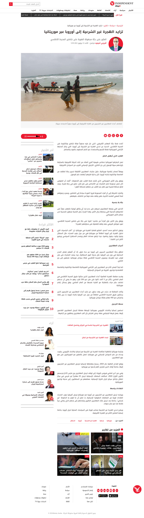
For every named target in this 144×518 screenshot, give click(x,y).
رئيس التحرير (89, 494)
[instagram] (111, 490)
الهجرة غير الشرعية (91, 421)
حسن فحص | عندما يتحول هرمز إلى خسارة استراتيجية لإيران (36, 291)
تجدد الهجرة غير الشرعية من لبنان (95, 337)
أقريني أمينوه (100, 43)
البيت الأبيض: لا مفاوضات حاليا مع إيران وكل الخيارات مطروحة (37, 230)
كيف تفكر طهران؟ (35, 215)
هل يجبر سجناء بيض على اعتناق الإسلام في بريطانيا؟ (108, 471)
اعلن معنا (90, 501)
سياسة (122, 10)
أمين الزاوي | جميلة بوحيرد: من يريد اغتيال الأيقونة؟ (36, 308)
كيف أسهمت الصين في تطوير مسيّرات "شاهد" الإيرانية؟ (75, 449)
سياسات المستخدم (87, 486)
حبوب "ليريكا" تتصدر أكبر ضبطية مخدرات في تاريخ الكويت (37, 238)
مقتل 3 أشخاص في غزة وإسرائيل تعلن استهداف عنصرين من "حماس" (33, 159)
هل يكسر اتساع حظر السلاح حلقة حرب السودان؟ (35, 283)
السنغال (72, 421)
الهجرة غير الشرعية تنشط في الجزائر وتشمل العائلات (87, 325)
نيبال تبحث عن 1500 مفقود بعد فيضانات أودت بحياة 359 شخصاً (38, 255)
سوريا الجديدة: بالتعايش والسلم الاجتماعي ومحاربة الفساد (32, 344)
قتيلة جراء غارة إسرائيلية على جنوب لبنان (55, 15)
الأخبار (131, 10)
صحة (75, 10)
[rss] (98, 490)
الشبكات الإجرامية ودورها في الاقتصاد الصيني (33, 396)
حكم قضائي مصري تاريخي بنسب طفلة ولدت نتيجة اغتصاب (35, 300)
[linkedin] (104, 490)
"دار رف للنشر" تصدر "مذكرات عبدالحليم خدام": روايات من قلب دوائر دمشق (35, 273)
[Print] (105, 135)
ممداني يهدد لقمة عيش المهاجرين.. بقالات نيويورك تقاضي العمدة (107, 448)
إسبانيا (102, 421)
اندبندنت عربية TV (46, 10)
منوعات (91, 10)
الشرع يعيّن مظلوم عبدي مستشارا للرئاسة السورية (32, 181)
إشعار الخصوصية (88, 490)
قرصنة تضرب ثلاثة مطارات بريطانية (27, 15)
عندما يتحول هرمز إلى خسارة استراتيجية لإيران (33, 383)
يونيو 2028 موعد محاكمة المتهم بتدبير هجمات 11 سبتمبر (35, 247)
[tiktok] (101, 490)
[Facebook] (117, 490)
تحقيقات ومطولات (63, 10)
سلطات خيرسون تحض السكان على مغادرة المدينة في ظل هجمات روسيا (32, 170)
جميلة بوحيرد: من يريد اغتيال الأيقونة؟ (33, 370)
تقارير (106, 25)
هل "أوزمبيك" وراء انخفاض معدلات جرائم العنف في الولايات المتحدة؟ (73, 471)
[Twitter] (114, 490)
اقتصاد (107, 10)
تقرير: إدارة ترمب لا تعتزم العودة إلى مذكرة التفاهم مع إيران (88, 15)
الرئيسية (120, 25)
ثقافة (99, 10)
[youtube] (107, 490)
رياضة (82, 10)
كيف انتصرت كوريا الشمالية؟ (33, 356)
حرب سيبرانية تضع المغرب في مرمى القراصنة (36, 264)
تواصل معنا (89, 497)
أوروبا (80, 421)
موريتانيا (109, 421)
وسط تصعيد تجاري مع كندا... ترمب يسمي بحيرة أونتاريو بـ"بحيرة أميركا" (31, 193)
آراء (115, 10)
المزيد (33, 10)
